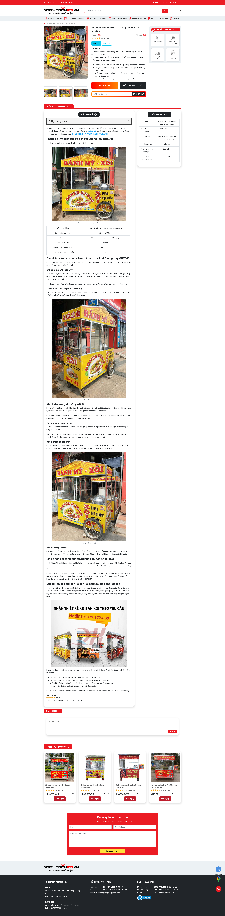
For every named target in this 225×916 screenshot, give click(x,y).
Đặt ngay (60, 799)
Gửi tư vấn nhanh (112, 851)
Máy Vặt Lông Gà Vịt (98, 18)
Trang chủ (49, 23)
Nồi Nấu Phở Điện (55, 18)
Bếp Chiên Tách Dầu (159, 18)
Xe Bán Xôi (71, 23)
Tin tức (176, 18)
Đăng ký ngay (138, 94)
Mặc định (96, 43)
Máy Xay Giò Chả (139, 18)
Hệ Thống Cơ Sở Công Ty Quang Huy (166, 2)
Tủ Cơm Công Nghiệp (76, 18)
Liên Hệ (177, 10)
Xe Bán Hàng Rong (119, 18)
